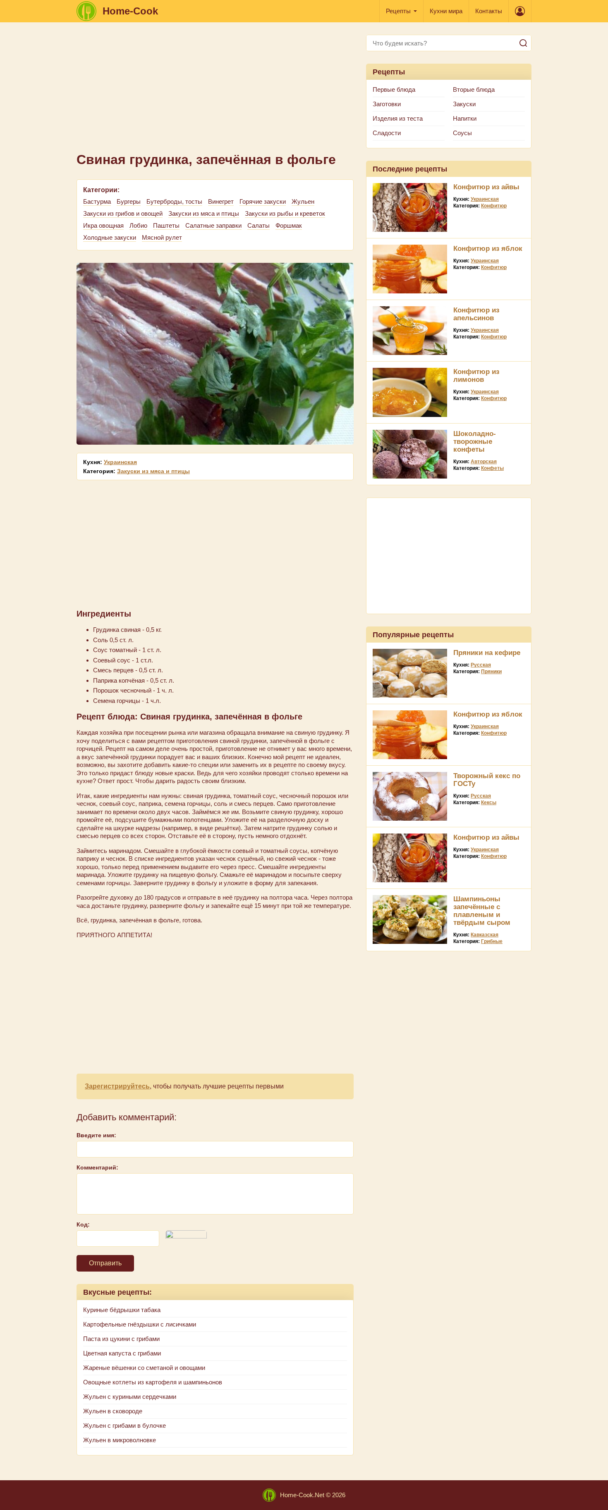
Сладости (387, 132)
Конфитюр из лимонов (476, 375)
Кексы (488, 802)
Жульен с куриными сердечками (129, 1396)
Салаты (258, 225)
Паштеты (166, 225)
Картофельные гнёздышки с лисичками (139, 1324)
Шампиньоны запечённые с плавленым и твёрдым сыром (481, 910)
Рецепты (398, 10)
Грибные (492, 941)
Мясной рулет (162, 237)
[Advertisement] (215, 92)
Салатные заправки (213, 225)
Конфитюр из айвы (486, 187)
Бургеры (129, 201)
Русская (481, 665)
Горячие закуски (262, 201)
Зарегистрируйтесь (117, 1086)
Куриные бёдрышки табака (121, 1309)
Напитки (464, 118)
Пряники (491, 671)
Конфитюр (494, 206)
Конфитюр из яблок (487, 248)
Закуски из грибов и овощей (123, 213)
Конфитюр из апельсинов (476, 314)
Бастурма (97, 201)
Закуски (464, 103)
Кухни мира (446, 10)
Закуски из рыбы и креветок (285, 213)
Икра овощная (103, 225)
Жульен (303, 201)
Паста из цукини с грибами (121, 1338)
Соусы (462, 132)
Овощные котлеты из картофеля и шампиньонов (152, 1382)
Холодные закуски (109, 237)
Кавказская (484, 935)
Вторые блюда (474, 89)
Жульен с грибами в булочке (124, 1425)
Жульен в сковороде (112, 1411)
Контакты (488, 10)
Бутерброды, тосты (174, 201)
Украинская (120, 462)
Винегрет (221, 201)
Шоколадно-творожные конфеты (474, 441)
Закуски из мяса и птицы (203, 213)
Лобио (138, 225)
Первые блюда (394, 89)
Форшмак (288, 225)
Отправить (105, 1263)
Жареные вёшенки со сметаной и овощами (144, 1367)
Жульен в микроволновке (119, 1439)
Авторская (484, 461)
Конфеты (492, 468)
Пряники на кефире (486, 653)
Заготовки (387, 103)
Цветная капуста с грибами (122, 1353)
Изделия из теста (398, 118)
